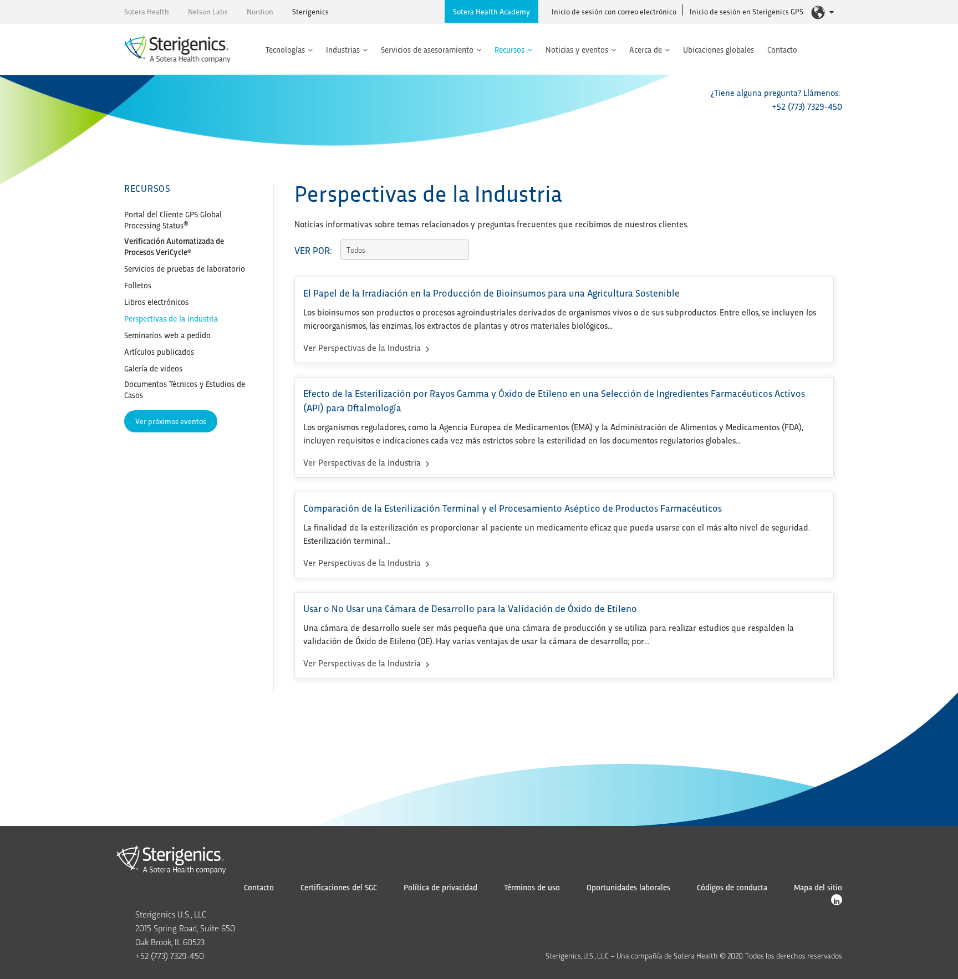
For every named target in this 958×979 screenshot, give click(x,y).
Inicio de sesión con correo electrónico (614, 11)
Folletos (137, 284)
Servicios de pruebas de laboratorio (184, 268)
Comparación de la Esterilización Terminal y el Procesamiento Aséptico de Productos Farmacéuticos (512, 507)
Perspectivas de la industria (171, 318)
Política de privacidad (440, 887)
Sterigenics (310, 11)
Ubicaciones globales (718, 49)
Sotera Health (146, 11)
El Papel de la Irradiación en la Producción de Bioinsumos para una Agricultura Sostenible (491, 292)
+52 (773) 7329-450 (807, 106)
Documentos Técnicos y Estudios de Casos (184, 389)
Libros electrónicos (156, 301)
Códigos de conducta (732, 887)
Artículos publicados (159, 351)
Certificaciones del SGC (338, 887)
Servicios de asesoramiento (427, 49)
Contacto (782, 49)
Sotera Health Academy (491, 11)
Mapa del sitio (818, 887)
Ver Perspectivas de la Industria (363, 347)
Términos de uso (532, 887)
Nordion (260, 11)
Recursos (509, 49)
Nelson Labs (208, 11)
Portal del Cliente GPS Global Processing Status (173, 219)
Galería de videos (153, 368)
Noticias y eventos (577, 49)
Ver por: (313, 250)
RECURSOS (147, 188)
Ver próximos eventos (170, 421)
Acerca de (645, 49)
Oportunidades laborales (628, 887)
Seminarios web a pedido (167, 334)
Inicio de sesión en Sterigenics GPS (746, 11)
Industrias (343, 49)
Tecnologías (285, 49)
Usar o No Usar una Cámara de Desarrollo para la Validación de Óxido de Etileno (470, 608)
